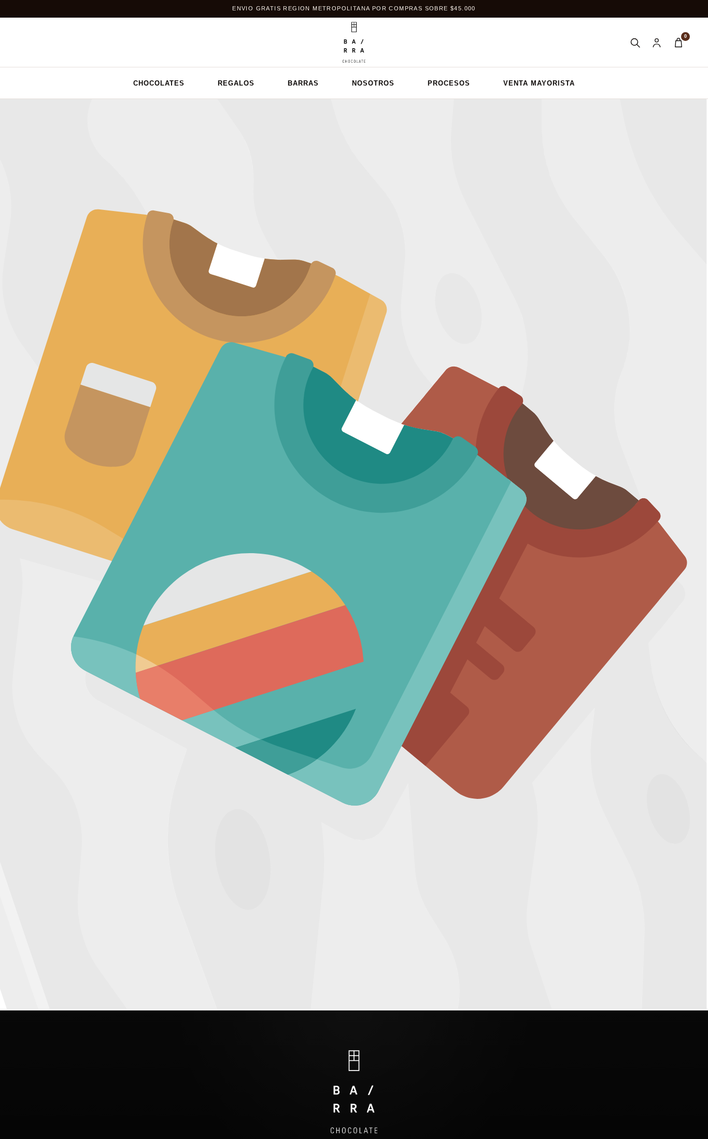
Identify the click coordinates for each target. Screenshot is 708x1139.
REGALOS (236, 83)
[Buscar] (635, 42)
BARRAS (303, 83)
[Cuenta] (656, 42)
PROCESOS (449, 83)
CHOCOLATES (159, 83)
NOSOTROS (373, 83)
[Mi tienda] (354, 42)
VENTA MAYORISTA (539, 83)
